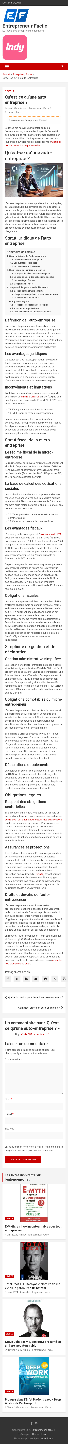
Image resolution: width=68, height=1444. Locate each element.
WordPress (47, 1438)
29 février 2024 (13, 1350)
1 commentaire (13, 112)
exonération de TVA (50, 534)
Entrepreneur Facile (24, 26)
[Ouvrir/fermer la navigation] (6, 66)
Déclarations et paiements (26, 298)
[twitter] (17, 979)
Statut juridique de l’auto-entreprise (27, 256)
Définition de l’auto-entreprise (28, 259)
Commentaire (13, 1059)
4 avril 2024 (11, 1234)
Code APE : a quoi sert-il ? (35, 1034)
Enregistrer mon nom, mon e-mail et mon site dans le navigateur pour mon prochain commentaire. (34, 1148)
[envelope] (35, 979)
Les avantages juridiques (25, 263)
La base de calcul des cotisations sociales (34, 277)
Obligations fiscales (23, 284)
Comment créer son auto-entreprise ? (39, 1007)
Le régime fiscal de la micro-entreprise (32, 273)
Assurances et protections (26, 308)
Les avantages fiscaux (24, 280)
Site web (9, 1128)
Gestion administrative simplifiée (29, 291)
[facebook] (8, 979)
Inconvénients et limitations (27, 266)
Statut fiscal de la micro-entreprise (27, 270)
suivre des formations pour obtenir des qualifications (33, 819)
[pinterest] (45, 979)
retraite (39, 874)
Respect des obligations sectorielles (31, 305)
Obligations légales (19, 301)
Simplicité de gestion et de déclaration (29, 287)
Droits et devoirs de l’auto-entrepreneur (32, 312)
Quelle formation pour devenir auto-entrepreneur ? (35, 997)
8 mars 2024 (11, 1292)
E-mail (9, 1114)
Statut (9, 91)
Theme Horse (39, 1434)
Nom (8, 1099)
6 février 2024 (12, 1407)
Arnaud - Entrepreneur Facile (34, 108)
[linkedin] (26, 979)
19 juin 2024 (11, 108)
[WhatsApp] (54, 979)
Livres (9, 1218)
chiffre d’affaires (30, 396)
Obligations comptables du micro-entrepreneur (36, 294)
